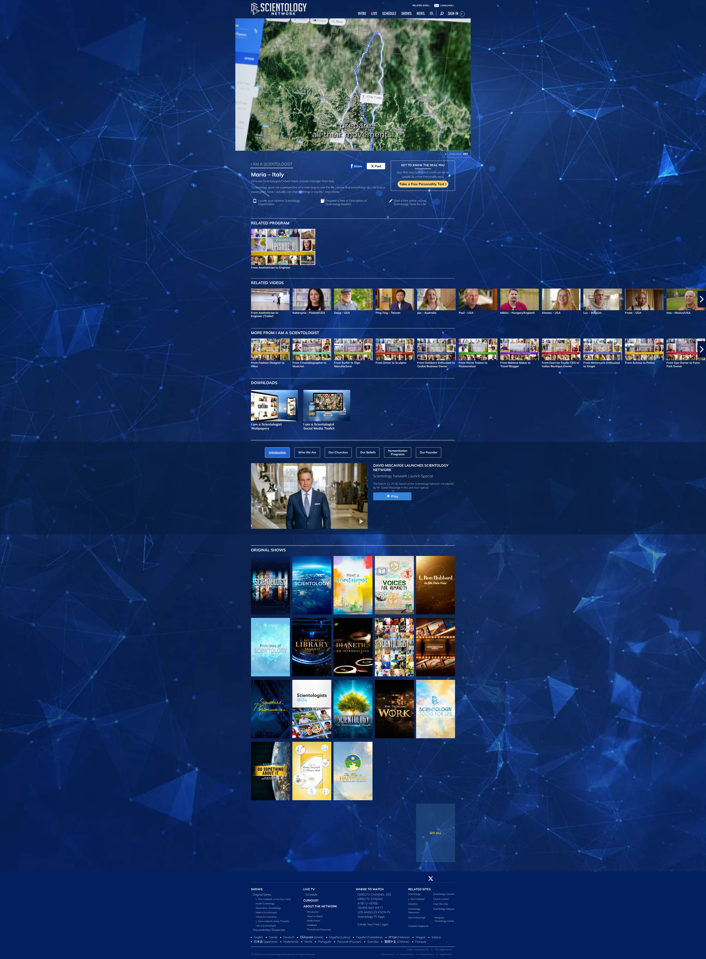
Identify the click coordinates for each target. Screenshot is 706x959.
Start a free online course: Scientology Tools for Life (410, 202)
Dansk (273, 939)
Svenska (373, 944)
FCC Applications (443, 951)
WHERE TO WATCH (370, 891)
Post (378, 166)
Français (420, 944)
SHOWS (406, 13)
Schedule (311, 897)
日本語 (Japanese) (266, 944)
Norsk (308, 944)
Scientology (414, 896)
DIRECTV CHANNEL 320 (374, 897)
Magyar (421, 939)
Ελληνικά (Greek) (311, 939)
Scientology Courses (443, 896)
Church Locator (441, 901)
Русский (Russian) (349, 944)
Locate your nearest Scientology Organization (279, 202)
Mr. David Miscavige (388, 487)
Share (358, 166)
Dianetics (413, 906)
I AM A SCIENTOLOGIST (271, 164)
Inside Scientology (265, 905)
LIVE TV (309, 891)
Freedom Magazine (418, 928)
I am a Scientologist (266, 927)
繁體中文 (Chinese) (396, 944)
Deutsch (288, 939)
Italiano (436, 939)
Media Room (313, 922)
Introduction (313, 913)
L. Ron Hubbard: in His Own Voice (273, 901)
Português (324, 944)
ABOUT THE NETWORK (320, 908)
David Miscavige (416, 919)
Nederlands (291, 944)
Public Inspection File (418, 951)
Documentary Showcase (269, 932)
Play (394, 496)
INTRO (362, 13)
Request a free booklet (346, 202)
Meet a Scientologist (266, 914)
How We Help (440, 906)
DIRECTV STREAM (370, 901)
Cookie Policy (407, 956)
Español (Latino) (339, 939)
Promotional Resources (319, 931)
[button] (4, 299)
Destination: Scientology (268, 910)
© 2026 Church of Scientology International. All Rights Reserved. (283, 956)
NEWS (421, 13)
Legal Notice (446, 956)
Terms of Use (387, 956)
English (258, 939)
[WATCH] (270, 647)
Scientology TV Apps (371, 919)
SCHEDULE (389, 13)
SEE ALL (435, 833)
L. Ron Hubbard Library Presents (272, 923)
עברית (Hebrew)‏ (399, 939)
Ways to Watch (315, 918)
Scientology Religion (444, 911)
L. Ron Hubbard (416, 901)
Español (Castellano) (369, 939)
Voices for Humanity (266, 918)
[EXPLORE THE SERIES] (270, 585)
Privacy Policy (427, 956)
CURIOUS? (310, 902)
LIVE (374, 13)
